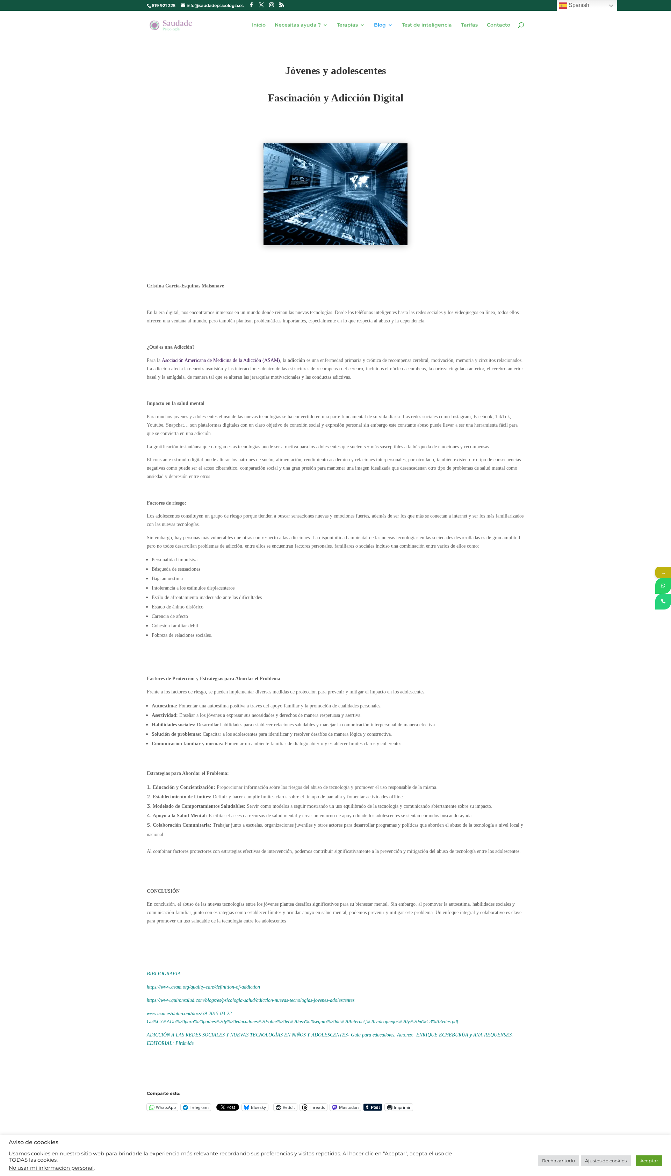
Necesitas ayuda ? (298, 25)
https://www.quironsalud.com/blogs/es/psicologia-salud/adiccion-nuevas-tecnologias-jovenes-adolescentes (250, 1000)
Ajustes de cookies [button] (606, 1160)
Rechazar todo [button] (558, 1160)
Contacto (498, 25)
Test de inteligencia (427, 25)
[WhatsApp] (663, 586)
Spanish (578, 5)
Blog (380, 25)
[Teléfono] (663, 602)
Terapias (347, 25)
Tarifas (469, 25)
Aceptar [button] (649, 1160)
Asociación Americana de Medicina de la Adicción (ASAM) (221, 360)
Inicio (259, 25)
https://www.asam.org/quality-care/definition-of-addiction (203, 987)
